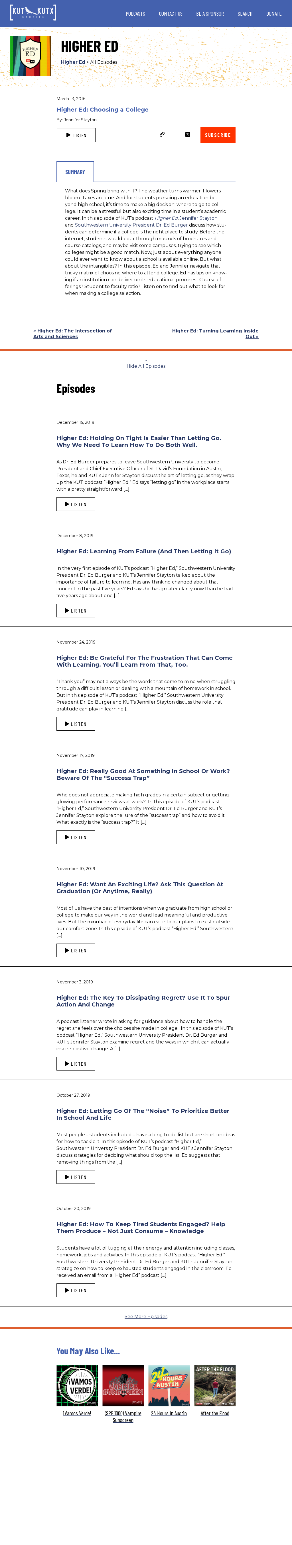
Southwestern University (103, 225)
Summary (75, 172)
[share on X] (187, 134)
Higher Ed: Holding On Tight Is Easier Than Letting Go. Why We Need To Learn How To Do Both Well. (138, 441)
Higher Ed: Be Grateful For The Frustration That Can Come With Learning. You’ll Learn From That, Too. (144, 661)
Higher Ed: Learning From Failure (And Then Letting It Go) (143, 551)
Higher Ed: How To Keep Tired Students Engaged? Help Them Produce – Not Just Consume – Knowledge (140, 1227)
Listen (79, 135)
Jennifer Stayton (199, 218)
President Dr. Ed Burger (160, 225)
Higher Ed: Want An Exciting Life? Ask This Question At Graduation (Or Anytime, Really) (139, 888)
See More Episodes (146, 1316)
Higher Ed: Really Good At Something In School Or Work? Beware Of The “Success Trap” (143, 774)
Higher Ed (73, 62)
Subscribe (218, 135)
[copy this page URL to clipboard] (162, 135)
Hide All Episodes (146, 366)
